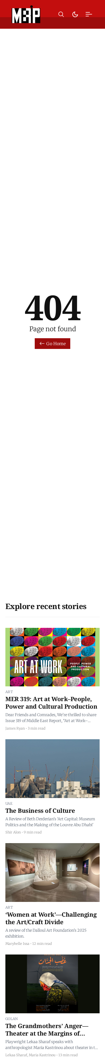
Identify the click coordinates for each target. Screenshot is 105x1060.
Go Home (56, 343)
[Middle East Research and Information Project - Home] (26, 14)
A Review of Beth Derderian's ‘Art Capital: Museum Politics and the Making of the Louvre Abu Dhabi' (50, 822)
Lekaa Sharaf (16, 1055)
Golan (11, 1019)
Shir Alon (13, 832)
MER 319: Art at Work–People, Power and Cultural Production (51, 702)
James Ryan (15, 728)
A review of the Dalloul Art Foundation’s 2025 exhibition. (45, 933)
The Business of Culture (40, 810)
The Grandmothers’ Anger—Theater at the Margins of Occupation (46, 1033)
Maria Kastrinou (42, 1055)
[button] (61, 14)
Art (9, 692)
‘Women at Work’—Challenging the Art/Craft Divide (50, 918)
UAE (8, 803)
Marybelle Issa (17, 943)
